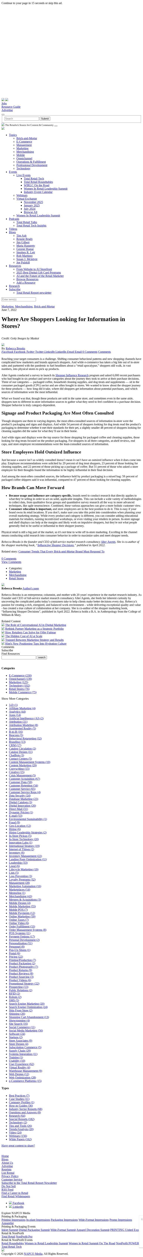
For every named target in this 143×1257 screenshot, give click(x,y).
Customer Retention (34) (23, 785)
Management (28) (19, 882)
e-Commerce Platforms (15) (25, 1080)
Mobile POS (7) (18, 909)
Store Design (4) (18, 1044)
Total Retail (8, 1236)
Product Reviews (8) (21, 973)
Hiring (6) (15, 829)
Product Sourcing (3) (21, 976)
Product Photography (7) (23, 966)
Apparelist (7, 1223)
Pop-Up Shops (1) (19, 950)
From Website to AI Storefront (34, 269)
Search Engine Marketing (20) (27, 1003)
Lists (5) (14, 872)
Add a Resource (25, 282)
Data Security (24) (20, 795)
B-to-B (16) (16, 731)
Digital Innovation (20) (22, 805)
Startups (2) (16, 1037)
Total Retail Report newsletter (33, 292)
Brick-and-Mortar (26, 138)
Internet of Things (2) (21, 849)
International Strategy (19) (24, 846)
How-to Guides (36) (21, 1105)
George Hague (25, 249)
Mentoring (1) (17, 893)
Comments (104, 351)
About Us (7, 1162)
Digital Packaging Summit (34, 1229)
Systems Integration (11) (23, 1054)
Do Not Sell (8, 1186)
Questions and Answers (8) (25, 1112)
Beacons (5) (16, 735)
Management (24, 145)
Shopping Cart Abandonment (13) (29, 1017)
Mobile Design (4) (20, 903)
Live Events (23, 175)
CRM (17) (15, 745)
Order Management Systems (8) (27, 929)
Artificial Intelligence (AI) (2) (26, 718)
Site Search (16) (18, 1023)
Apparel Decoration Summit (92, 1229)
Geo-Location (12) (20, 825)
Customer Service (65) (22, 788)
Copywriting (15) (19, 768)
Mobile (20, 155)
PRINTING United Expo (125, 1229)
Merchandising (25, 151)
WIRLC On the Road (36, 185)
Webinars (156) (18, 1135)
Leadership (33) (18, 862)
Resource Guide (10, 106)
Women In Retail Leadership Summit (45, 188)
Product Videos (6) (20, 980)
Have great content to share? (18, 1145)
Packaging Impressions (64, 1219)
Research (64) (17, 1115)
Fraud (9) (14, 822)
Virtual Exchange (26, 198)
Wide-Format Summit (63, 1229)
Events (13, 171)
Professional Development (31, 165)
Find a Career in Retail (14, 1193)
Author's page (31, 588)
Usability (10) (17, 1060)
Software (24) (17, 1033)
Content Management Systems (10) (29, 762)
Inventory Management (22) (25, 856)
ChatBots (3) (16, 755)
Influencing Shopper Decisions (56, 545)
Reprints (6, 1169)
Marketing (22, 148)
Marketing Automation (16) (25, 886)
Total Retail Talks (26, 222)
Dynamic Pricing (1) (21, 812)
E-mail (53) (15, 815)
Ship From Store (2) (20, 1010)
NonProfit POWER (127, 1243)
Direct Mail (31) (18, 809)
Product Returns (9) (20, 970)
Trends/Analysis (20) (21, 1129)
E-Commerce (24, 141)
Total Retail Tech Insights (31, 225)
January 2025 (32, 205)
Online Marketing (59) (22, 916)
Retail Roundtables (12, 1243)
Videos (13, 228)
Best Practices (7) (19, 1095)
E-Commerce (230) (20, 675)
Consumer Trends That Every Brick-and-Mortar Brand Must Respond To (61, 551)
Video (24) (15, 1132)
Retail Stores (16, 578)
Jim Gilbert (22, 242)
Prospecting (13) (18, 986)
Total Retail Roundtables (38, 181)
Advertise (7, 110)
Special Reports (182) (21, 1119)
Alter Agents (108, 541)
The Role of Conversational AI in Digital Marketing (35, 625)
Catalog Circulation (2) (22, 748)
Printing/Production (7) (22, 960)
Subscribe (14, 289)
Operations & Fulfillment (31, 161)
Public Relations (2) (20, 990)
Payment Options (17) (22, 936)
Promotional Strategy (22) (24, 983)
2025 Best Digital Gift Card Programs (38, 272)
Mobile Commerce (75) (22, 692)
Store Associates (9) (20, 1040)
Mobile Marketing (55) (22, 906)
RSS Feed (7, 1189)
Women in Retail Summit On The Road (92, 1243)
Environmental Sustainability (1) (28, 819)
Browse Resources (27, 279)
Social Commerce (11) (22, 1027)
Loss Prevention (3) (20, 876)
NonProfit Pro (24, 1236)
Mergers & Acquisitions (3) (25, 899)
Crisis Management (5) (22, 775)
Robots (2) (15, 997)
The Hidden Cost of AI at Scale (23, 636)
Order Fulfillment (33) (22, 926)
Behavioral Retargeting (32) (25, 738)
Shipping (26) (17, 1013)
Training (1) (16, 1057)
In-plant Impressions (38, 1219)
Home (5, 1156)
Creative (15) (16, 772)
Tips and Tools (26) (20, 1125)
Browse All (30, 212)
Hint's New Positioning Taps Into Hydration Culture (35, 643)
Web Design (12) (19, 1074)
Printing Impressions (13, 1219)
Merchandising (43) (20, 896)
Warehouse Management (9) (25, 1070)
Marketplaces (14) (19, 889)
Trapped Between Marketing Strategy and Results (34, 639)
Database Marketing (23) (23, 799)
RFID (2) (14, 993)
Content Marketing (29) (23, 765)
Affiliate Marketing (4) (22, 708)
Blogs (12, 232)
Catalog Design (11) (21, 752)
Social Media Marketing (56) (26, 1030)
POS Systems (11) (19, 933)
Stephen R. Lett (25, 252)
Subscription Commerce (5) (25, 1047)
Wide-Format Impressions (94, 1219)
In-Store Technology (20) (24, 839)
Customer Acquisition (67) (24, 778)
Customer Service (11, 1179)
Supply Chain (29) (20, 1050)
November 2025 (33, 202)
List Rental (7, 1172)
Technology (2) (18, 1122)
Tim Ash (21, 235)
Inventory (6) (16, 852)
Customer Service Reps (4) (25, 792)
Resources (15, 265)
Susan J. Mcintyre (26, 259)
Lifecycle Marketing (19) (23, 869)
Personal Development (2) (24, 939)
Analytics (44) (17, 711)
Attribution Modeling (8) (23, 725)
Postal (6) (14, 953)
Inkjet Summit (9, 1229)
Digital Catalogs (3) (20, 802)
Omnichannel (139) (20, 678)
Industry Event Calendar (38, 192)
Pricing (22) (16, 956)
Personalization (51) (20, 943)
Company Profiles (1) (21, 1102)
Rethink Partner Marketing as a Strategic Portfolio (34, 628)
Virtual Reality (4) (19, 1067)
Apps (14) (15, 715)
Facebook (18, 1203)
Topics (13, 134)
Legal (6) (14, 866)
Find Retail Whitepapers (15, 1196)
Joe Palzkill (23, 262)
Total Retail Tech (34, 178)
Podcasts (14, 218)
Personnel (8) (17, 946)
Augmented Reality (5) (22, 728)
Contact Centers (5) (20, 758)
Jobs (4, 103)
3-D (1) (13, 705)
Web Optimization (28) (22, 1077)
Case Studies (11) (19, 1099)
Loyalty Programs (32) (22, 879)
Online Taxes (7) (19, 919)
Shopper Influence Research (72, 375)
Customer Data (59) (20, 782)
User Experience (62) (21, 1064)
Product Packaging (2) (22, 963)
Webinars (21, 195)
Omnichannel (24, 158)
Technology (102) (19, 685)
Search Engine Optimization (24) (28, 1007)
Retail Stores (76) (19, 689)
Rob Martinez (24, 255)
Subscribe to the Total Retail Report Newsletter (29, 1182)
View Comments (11, 562)
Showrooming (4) (19, 1020)
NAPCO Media (33, 1253)
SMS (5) (14, 1000)
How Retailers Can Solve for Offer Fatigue (30, 632)
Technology (23, 168)
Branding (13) (17, 741)
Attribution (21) (18, 721)
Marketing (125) (18, 682)
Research (14, 286)
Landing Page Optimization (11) (28, 859)
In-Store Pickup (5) (20, 835)
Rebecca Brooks (15, 348)
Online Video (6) (19, 923)
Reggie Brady (24, 239)
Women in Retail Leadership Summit (46, 1243)
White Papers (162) (20, 1139)
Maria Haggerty (25, 245)
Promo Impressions (120, 1219)
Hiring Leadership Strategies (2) (28, 832)
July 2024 (29, 208)
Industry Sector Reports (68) (25, 1109)
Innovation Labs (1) (20, 842)
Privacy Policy (10, 1176)
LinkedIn (17, 1206)
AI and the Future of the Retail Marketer (40, 275)
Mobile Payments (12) (22, 913)
